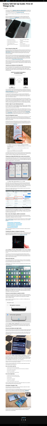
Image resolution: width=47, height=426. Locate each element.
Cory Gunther (5, 8)
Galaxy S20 (14, 10)
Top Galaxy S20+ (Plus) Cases (11, 223)
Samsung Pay (27, 390)
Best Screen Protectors (17, 222)
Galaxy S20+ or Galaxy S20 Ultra (21, 10)
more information (10, 112)
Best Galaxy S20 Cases (10, 222)
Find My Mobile (28, 111)
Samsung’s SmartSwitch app (10, 91)
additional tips (17, 17)
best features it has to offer (20, 12)
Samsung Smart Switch (13, 18)
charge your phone (8, 51)
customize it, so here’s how (23, 234)
